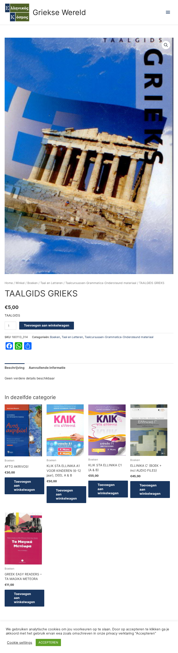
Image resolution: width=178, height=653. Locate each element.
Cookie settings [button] (19, 643)
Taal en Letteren (51, 283)
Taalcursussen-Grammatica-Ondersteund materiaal (100, 283)
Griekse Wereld (59, 12)
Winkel (20, 283)
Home (9, 283)
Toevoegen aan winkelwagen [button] (24, 486)
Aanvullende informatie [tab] (47, 367)
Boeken (32, 283)
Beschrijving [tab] (15, 367)
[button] (166, 45)
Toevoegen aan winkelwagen (46, 325)
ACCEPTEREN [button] (48, 642)
